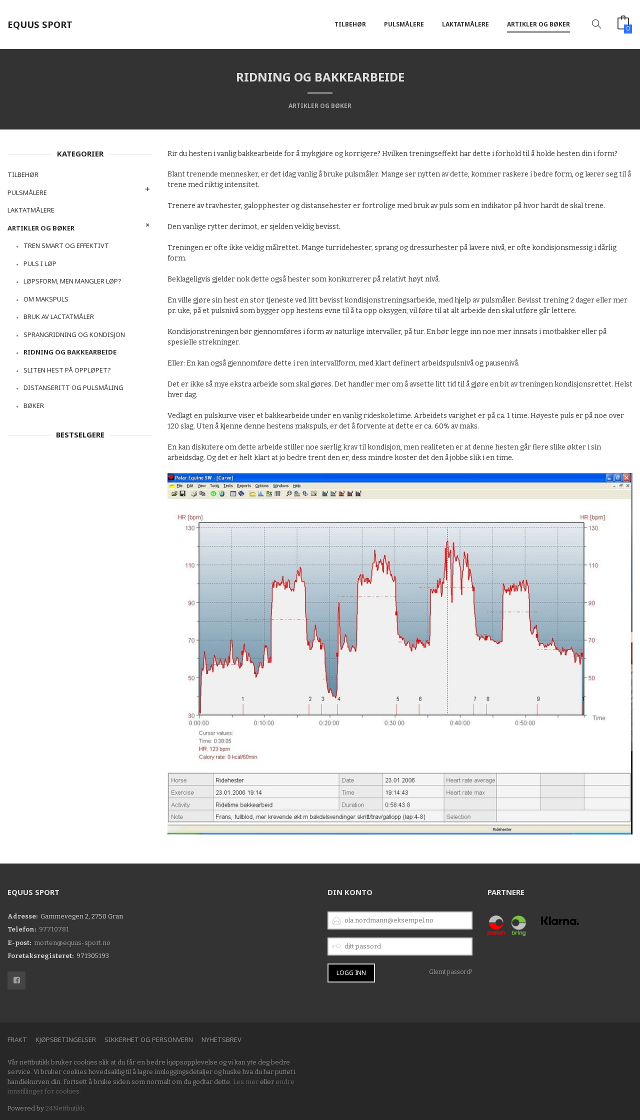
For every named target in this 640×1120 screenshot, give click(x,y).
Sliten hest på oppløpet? (67, 370)
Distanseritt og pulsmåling (74, 387)
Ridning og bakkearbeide (70, 352)
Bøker (34, 405)
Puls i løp (40, 263)
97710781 (54, 929)
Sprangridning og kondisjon (74, 334)
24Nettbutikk (65, 1108)
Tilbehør (350, 24)
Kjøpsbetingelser (66, 1039)
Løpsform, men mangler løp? (73, 281)
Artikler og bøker (538, 24)
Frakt (17, 1039)
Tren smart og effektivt (66, 245)
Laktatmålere (465, 24)
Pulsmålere (404, 24)
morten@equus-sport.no (72, 942)
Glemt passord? (450, 972)
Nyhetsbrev (222, 1039)
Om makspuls (46, 299)
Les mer (245, 1082)
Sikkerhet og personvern (148, 1039)
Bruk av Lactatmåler (59, 316)
